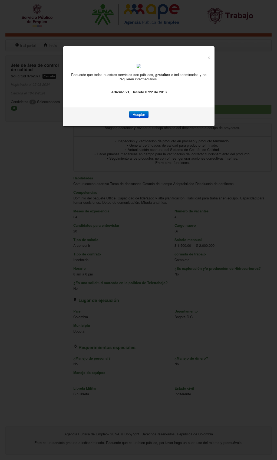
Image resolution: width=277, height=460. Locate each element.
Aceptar (139, 114)
